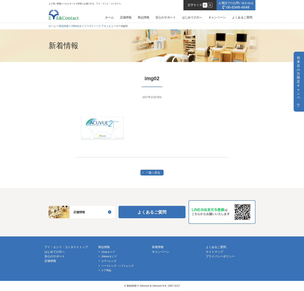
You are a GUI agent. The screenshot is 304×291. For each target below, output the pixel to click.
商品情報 (143, 17)
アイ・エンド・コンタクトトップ (66, 247)
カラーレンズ (108, 261)
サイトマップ (214, 251)
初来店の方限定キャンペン (298, 81)
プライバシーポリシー (220, 256)
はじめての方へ (192, 17)
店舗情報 (126, 17)
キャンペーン (217, 17)
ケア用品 (106, 270)
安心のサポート (166, 17)
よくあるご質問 (242, 17)
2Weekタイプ (109, 256)
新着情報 (158, 247)
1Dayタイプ (108, 251)
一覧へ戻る (153, 172)
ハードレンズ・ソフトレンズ (117, 265)
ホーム (109, 17)
